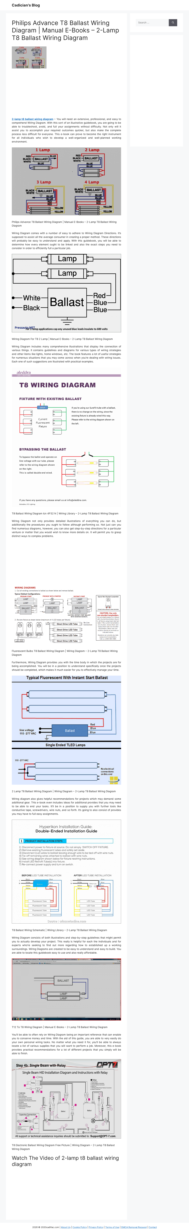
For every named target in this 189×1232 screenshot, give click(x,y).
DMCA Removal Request (134, 1227)
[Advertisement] (66, 94)
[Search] (173, 22)
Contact (153, 1227)
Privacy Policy (96, 1227)
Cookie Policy (79, 1227)
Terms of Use (112, 1227)
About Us (66, 1227)
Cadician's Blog (26, 5)
